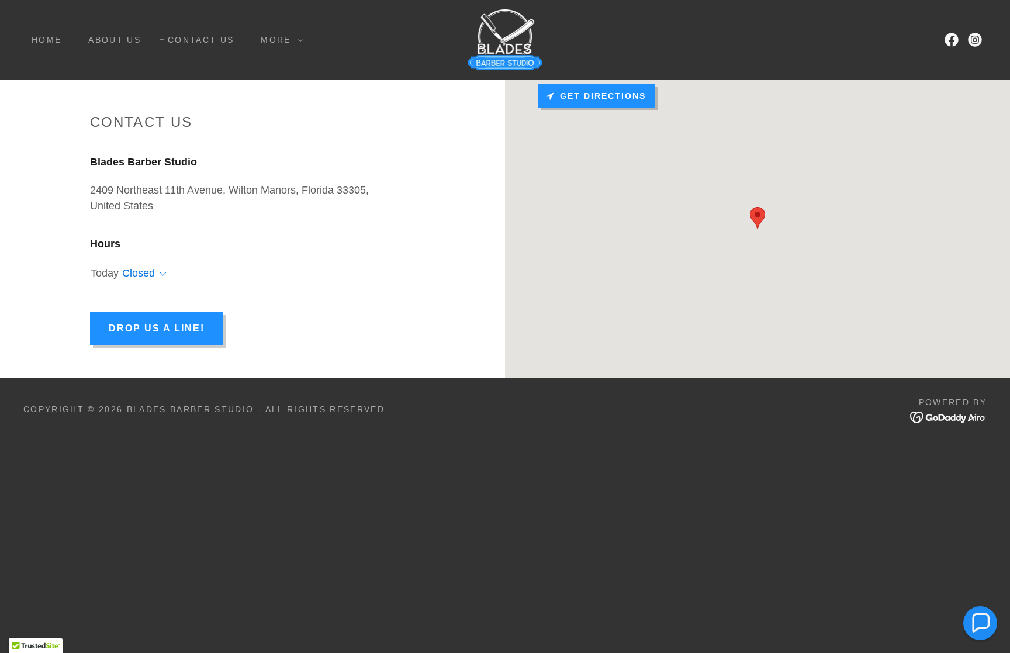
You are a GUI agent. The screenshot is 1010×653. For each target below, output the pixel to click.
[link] (505, 39)
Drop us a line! (157, 328)
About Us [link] (114, 39)
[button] (278, 40)
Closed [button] (138, 273)
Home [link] (46, 39)
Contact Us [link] (201, 39)
